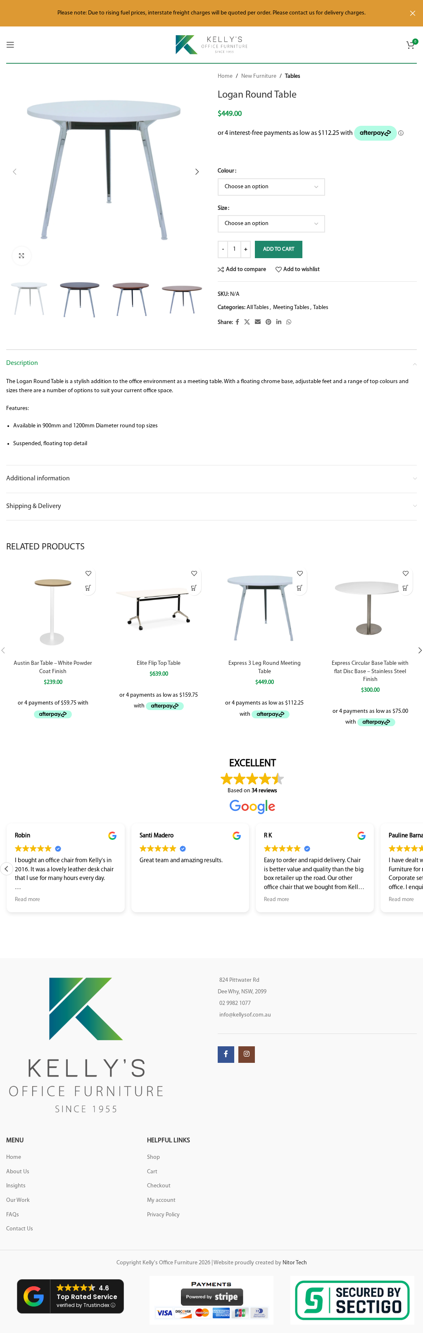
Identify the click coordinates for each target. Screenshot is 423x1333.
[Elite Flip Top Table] (158, 609)
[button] (14, 171)
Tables (292, 76)
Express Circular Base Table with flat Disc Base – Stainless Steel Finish (370, 671)
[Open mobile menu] (10, 44)
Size (222, 208)
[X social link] (247, 322)
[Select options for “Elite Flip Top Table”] (194, 588)
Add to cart (278, 249)
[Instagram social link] (246, 1054)
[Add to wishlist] (88, 573)
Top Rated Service (87, 1296)
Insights (16, 1186)
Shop (153, 1157)
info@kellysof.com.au (245, 1015)
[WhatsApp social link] (289, 322)
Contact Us (19, 1229)
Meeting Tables (291, 307)
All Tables (258, 307)
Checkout (159, 1186)
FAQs (12, 1215)
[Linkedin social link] (279, 322)
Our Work (18, 1200)
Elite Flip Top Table (159, 663)
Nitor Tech (295, 1263)
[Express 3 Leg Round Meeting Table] (264, 609)
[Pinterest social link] (268, 322)
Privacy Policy (163, 1215)
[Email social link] (257, 322)
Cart (152, 1172)
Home (225, 76)
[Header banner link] (199, 13)
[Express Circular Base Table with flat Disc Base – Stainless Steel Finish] (370, 609)
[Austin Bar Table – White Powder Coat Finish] (53, 609)
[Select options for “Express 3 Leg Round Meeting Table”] (299, 588)
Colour (226, 171)
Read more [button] (27, 899)
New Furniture (258, 76)
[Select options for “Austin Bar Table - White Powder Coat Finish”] (88, 588)
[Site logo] (212, 44)
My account (161, 1200)
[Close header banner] (412, 13)
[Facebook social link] (237, 322)
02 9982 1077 (235, 1003)
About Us (17, 1172)
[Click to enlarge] (21, 256)
